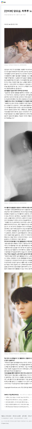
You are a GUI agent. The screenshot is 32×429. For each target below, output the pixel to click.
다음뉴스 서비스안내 (6, 416)
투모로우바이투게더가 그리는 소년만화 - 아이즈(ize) (18, 400)
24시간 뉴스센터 (17, 416)
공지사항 (24, 416)
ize (4, 2)
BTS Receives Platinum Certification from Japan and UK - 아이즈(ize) (18, 407)
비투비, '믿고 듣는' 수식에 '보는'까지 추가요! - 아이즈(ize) (18, 397)
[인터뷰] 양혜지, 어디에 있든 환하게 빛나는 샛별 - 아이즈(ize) (18, 402)
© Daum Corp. (5, 423)
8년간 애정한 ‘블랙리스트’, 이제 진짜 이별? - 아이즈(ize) (18, 404)
